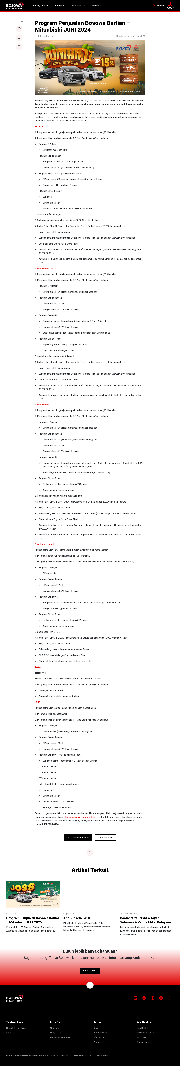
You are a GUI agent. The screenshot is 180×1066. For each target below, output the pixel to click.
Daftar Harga (143, 1042)
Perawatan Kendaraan (60, 1037)
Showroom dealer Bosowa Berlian (80, 817)
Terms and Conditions (82, 1055)
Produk (60, 5)
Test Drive (142, 1037)
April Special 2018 (77, 918)
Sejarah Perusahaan (16, 1028)
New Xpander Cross (45, 268)
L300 (37, 702)
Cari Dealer (105, 837)
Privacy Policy (102, 1055)
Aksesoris (55, 1028)
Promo (95, 5)
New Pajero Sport (44, 544)
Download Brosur (78, 837)
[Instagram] (161, 998)
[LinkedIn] (135, 998)
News (96, 1028)
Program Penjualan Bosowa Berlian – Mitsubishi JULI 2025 (33, 920)
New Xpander (42, 404)
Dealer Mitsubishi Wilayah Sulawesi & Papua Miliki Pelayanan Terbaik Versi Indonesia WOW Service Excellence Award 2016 (146, 920)
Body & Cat (55, 1032)
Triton (38, 667)
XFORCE (39, 126)
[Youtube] (169, 998)
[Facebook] (152, 998)
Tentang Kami (40, 5)
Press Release (100, 1032)
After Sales (79, 5)
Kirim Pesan (90, 970)
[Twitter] (144, 998)
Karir (8, 1032)
